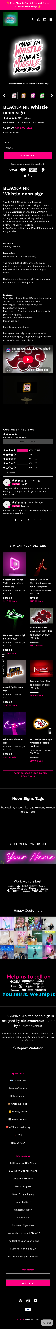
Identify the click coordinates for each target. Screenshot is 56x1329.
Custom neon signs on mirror (23, 1256)
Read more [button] (9, 494)
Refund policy (18, 1096)
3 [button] (28, 519)
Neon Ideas (23, 1217)
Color (6, 142)
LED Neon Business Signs (23, 1170)
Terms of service (18, 1088)
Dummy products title (24, 2)
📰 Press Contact (18, 1119)
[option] (14, 95)
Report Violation (29, 1048)
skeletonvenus (33, 122)
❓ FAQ (18, 1135)
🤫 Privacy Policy (18, 1111)
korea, (29, 807)
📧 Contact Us (18, 1080)
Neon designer (23, 1186)
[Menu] (51, 19)
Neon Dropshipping (23, 1194)
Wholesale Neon (23, 1209)
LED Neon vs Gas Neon (23, 1163)
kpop (32, 811)
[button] (10, 118)
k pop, (20, 807)
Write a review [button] (28, 441)
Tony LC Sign (18, 1142)
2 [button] (21, 519)
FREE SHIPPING (11, 132)
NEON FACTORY (32, 1319)
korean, (40, 807)
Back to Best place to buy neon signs (30, 774)
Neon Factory (23, 1202)
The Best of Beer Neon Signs (23, 1241)
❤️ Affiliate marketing (18, 1127)
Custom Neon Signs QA (23, 1248)
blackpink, (8, 807)
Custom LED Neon (23, 1178)
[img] (19, 480)
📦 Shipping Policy (18, 1103)
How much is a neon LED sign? (23, 1233)
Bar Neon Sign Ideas (23, 1225)
